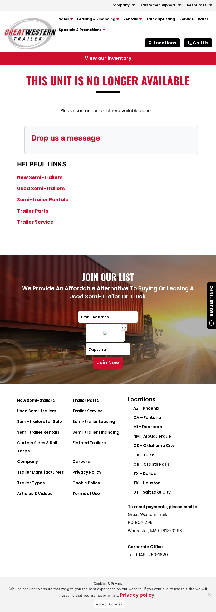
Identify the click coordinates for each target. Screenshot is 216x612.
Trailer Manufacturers (40, 472)
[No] (209, 594)
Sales (64, 19)
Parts (203, 19)
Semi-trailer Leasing (93, 421)
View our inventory (108, 58)
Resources (197, 5)
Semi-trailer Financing (95, 432)
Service (186, 19)
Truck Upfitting (160, 19)
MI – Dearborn (147, 427)
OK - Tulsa (144, 455)
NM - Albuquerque (152, 436)
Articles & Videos (34, 493)
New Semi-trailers (40, 177)
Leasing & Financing (96, 19)
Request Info (211, 301)
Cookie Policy (86, 483)
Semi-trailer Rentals (42, 199)
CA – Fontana (147, 417)
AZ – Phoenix (146, 408)
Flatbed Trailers (89, 443)
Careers (81, 461)
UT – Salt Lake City (152, 492)
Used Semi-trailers (41, 188)
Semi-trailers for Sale (39, 421)
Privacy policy (137, 595)
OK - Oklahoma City (153, 445)
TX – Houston (146, 483)
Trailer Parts (32, 211)
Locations (165, 43)
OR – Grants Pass (151, 464)
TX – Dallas (144, 473)
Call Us (200, 43)
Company (120, 5)
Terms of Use (86, 493)
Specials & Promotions (80, 29)
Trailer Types (31, 483)
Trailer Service (35, 222)
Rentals (130, 19)
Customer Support (158, 5)
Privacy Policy (86, 472)
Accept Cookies (109, 604)
